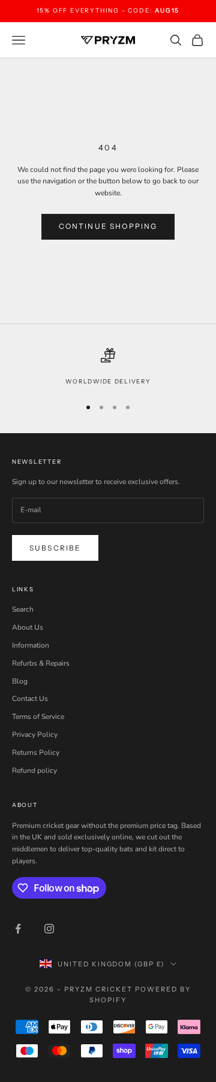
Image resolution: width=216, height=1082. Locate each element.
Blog (20, 681)
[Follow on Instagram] (49, 929)
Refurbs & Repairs (41, 663)
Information (30, 645)
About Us (27, 627)
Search (23, 609)
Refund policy (34, 770)
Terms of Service (38, 716)
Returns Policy (35, 752)
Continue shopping (108, 226)
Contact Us (30, 698)
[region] (108, 367)
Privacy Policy (35, 734)
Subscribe (55, 547)
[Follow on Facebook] (18, 929)
